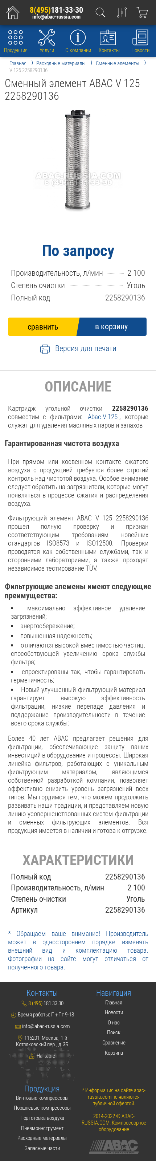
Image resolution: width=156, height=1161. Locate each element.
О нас (114, 1022)
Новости (140, 50)
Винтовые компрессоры (42, 1098)
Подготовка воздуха (42, 1118)
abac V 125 (103, 417)
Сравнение (114, 1042)
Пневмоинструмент (42, 1128)
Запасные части (42, 1148)
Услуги (47, 50)
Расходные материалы (42, 1138)
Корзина (114, 1053)
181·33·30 (56, 10)
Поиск (113, 1032)
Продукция (16, 50)
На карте (45, 1055)
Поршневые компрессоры (42, 1108)
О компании (78, 50)
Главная (113, 1002)
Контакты (109, 50)
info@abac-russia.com (56, 17)
